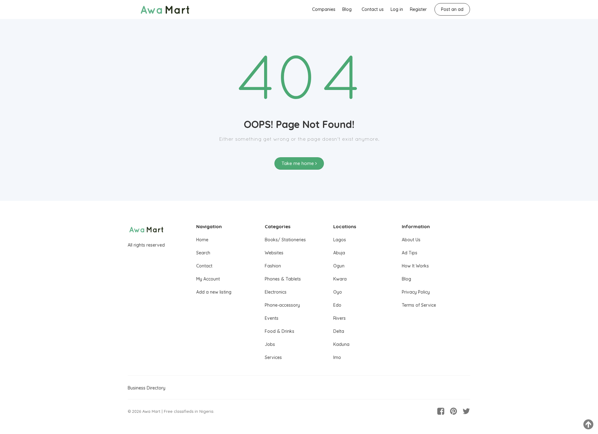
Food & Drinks (279, 331)
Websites (274, 253)
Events (271, 318)
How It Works (415, 266)
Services (273, 357)
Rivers (339, 318)
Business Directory (146, 388)
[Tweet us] (466, 411)
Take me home (298, 163)
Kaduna (341, 344)
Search (203, 253)
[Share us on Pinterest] (453, 411)
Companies (323, 9)
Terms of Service (419, 305)
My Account (208, 279)
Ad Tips (409, 253)
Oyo (337, 292)
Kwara (340, 279)
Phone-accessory (282, 305)
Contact (204, 266)
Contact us (373, 9)
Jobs (270, 344)
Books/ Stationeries (285, 240)
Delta (338, 331)
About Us (411, 240)
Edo (337, 305)
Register (418, 9)
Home (202, 240)
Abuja (339, 253)
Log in (397, 9)
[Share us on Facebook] (441, 411)
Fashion (273, 266)
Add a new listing (213, 292)
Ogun (338, 266)
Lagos (339, 240)
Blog (347, 9)
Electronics (276, 292)
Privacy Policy (416, 292)
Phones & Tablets (283, 279)
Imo (337, 357)
